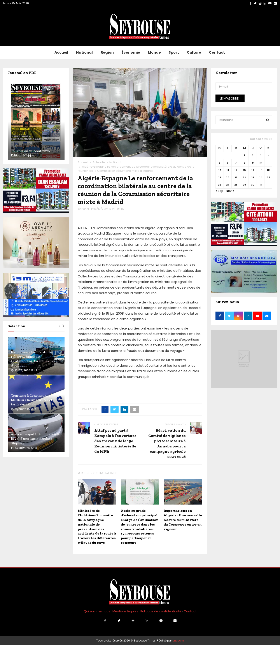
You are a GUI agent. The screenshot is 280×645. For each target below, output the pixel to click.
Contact (217, 52)
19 (219, 177)
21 (235, 177)
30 (252, 184)
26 (219, 184)
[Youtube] (161, 620)
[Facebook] (105, 620)
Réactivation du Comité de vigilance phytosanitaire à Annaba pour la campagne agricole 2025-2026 (167, 443)
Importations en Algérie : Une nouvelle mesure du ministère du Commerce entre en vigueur (183, 519)
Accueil (61, 52)
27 (227, 184)
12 (219, 170)
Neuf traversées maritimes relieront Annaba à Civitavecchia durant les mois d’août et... (34, 358)
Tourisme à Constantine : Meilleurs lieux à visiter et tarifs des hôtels (31, 399)
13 (227, 170)
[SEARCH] (267, 120)
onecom (178, 640)
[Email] (175, 620)
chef (86, 209)
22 (244, 177)
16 (252, 170)
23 (252, 177)
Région (107, 52)
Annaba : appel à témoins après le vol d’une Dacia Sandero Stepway (35, 438)
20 (227, 177)
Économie (131, 52)
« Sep (219, 191)
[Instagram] (133, 620)
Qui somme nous (97, 611)
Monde (154, 52)
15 (244, 170)
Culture (194, 52)
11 (268, 163)
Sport (174, 52)
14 (235, 170)
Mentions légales (125, 611)
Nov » (230, 191)
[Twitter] (119, 620)
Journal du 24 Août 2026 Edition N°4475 (30, 153)
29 (244, 184)
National (84, 52)
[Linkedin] (147, 620)
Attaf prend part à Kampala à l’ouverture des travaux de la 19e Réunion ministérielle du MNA (115, 441)
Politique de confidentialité (160, 611)
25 (268, 177)
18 (268, 170)
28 (236, 184)
